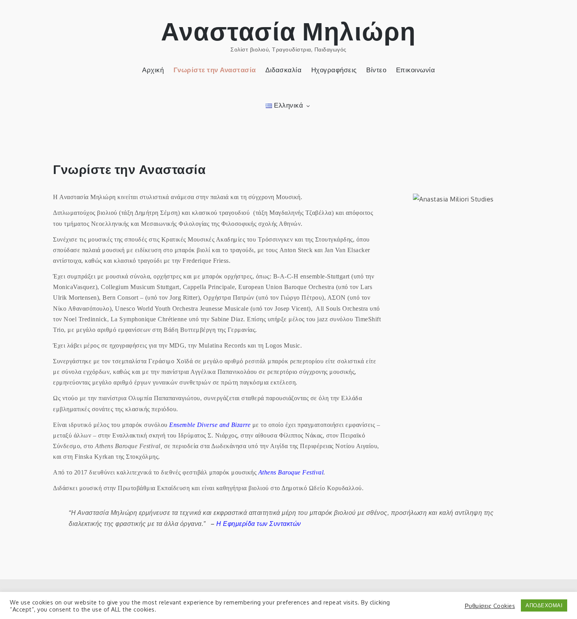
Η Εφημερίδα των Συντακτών (258, 523)
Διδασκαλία (283, 70)
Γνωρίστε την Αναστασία (214, 70)
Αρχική (153, 70)
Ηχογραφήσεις (334, 70)
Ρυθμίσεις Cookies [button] (490, 605)
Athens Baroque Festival (291, 472)
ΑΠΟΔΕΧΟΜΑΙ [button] (544, 605)
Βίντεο (376, 70)
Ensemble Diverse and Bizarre (209, 424)
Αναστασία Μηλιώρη (288, 30)
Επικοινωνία (415, 70)
